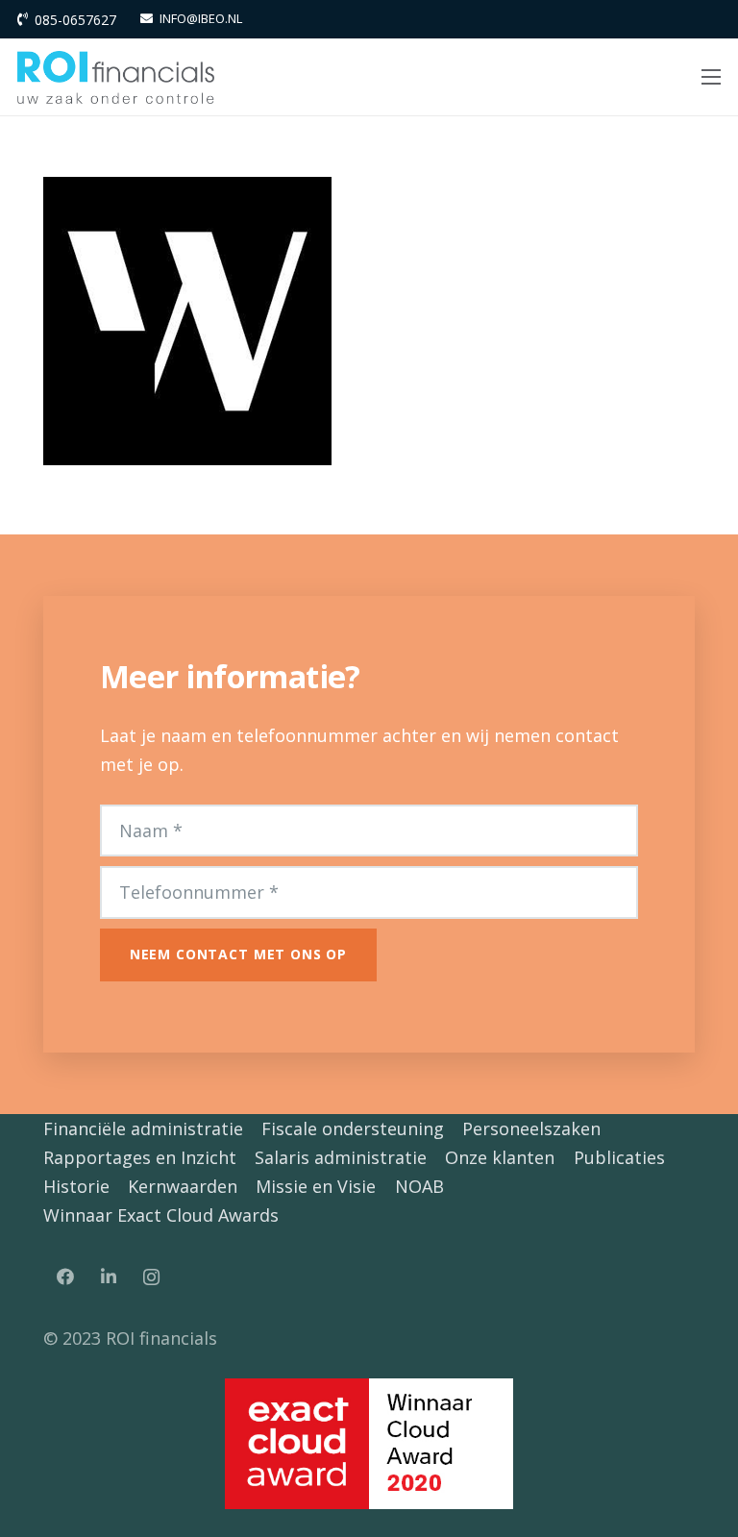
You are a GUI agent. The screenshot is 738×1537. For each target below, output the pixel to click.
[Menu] (711, 77)
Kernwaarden (182, 1186)
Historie (76, 1186)
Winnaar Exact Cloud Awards (161, 1215)
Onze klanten (499, 1157)
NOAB (419, 1186)
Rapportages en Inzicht (139, 1157)
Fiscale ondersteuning (352, 1128)
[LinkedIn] (108, 1277)
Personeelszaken (531, 1128)
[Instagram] (151, 1277)
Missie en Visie (316, 1186)
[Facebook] (64, 1277)
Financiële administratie (143, 1128)
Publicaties (619, 1157)
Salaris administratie (341, 1157)
